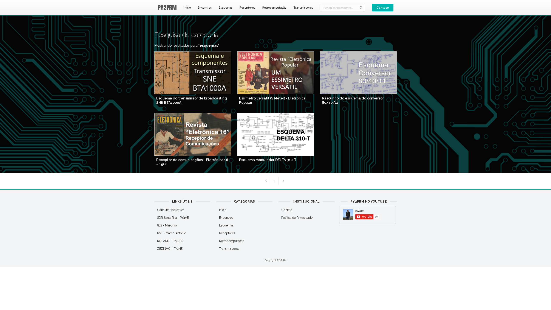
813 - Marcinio (167, 225)
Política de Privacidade (297, 217)
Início (187, 7)
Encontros (205, 7)
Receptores (247, 7)
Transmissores (303, 7)
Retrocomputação (274, 7)
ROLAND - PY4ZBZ (170, 241)
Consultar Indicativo (170, 210)
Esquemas (225, 7)
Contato (382, 7)
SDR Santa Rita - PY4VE (173, 217)
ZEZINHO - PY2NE (170, 248)
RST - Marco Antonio (171, 233)
